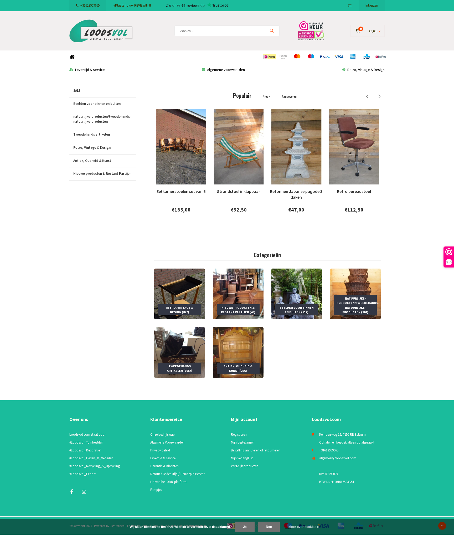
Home (72, 56)
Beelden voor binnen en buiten (97, 103)
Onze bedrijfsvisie (162, 434)
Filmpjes (156, 489)
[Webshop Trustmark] (315, 30)
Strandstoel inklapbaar (238, 191)
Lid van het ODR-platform (168, 482)
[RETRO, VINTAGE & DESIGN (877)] (179, 293)
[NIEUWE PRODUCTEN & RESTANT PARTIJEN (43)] (238, 293)
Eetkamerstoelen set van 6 (181, 191)
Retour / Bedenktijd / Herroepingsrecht (177, 474)
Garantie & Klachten (164, 466)
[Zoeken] (272, 30)
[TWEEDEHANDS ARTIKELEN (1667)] (179, 352)
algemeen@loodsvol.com (337, 458)
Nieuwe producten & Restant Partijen (102, 173)
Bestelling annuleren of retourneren (255, 450)
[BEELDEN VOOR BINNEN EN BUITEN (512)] (296, 293)
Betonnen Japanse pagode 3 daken (296, 194)
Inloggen (371, 5)
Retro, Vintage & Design (366, 69)
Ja (245, 527)
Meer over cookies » (303, 527)
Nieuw (267, 96)
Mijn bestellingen (242, 442)
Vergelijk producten (244, 466)
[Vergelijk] (350, 5)
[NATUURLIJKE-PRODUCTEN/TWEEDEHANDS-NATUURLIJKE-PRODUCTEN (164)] (355, 293)
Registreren (239, 434)
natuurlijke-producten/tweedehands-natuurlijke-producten (102, 119)
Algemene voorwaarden (226, 69)
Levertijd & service (90, 69)
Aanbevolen (289, 96)
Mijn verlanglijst (242, 458)
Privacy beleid (160, 450)
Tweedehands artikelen (91, 134)
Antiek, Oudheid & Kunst (92, 160)
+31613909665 (90, 5)
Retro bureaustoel (354, 191)
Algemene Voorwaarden (167, 442)
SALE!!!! (79, 90)
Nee (269, 527)
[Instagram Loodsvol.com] (84, 492)
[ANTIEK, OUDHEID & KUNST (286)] (238, 352)
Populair (242, 95)
